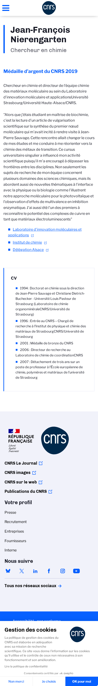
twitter (21, 571)
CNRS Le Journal (21, 463)
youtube (76, 571)
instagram (62, 571)
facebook (49, 571)
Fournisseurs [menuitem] (15, 541)
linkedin (35, 571)
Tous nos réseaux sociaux (23, 585)
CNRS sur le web (21, 482)
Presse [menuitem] (10, 512)
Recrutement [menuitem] (16, 522)
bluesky (8, 571)
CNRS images (18, 472)
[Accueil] (49, 8)
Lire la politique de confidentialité (26, 666)
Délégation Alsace (28, 250)
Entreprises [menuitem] (14, 531)
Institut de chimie (27, 242)
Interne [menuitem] (11, 550)
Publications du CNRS (26, 491)
